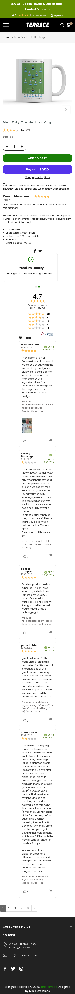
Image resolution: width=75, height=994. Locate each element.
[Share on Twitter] (40, 251)
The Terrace (49, 987)
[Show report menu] (50, 441)
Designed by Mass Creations (47, 989)
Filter (27, 338)
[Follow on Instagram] (21, 969)
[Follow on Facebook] (5, 969)
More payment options (37, 177)
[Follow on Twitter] (13, 969)
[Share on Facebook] (35, 251)
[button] (37, 15)
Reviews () (17, 130)
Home (7, 37)
